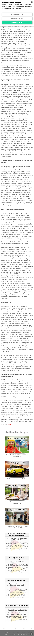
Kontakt (24, 632)
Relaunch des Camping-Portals (17, 438)
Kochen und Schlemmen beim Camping (17, 558)
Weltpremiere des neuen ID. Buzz (17, 479)
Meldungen (14, 628)
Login (18, 632)
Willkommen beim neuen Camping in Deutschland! (17, 455)
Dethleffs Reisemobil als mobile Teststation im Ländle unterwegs (17, 510)
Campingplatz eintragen (9, 632)
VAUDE (9, 425)
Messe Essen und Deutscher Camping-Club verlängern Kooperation (17, 534)
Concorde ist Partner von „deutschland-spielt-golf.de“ (17, 502)
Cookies (29, 632)
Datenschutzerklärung (23, 634)
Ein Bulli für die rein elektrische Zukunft (17, 462)
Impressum (13, 634)
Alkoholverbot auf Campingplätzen (17, 605)
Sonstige (17, 629)
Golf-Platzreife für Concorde (17, 485)
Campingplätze (24, 628)
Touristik (19, 628)
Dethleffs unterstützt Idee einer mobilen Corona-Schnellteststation (17, 527)
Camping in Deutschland (6, 628)
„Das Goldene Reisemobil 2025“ (17, 580)
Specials (21, 629)
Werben (7, 634)
